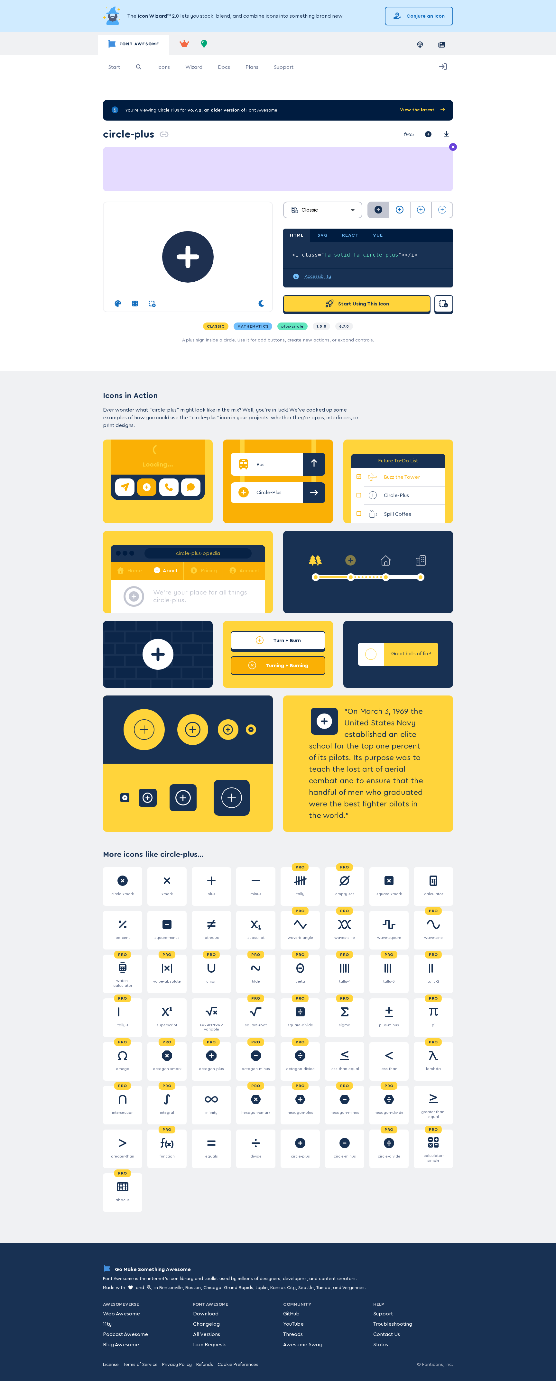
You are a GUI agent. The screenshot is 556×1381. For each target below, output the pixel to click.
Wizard (193, 67)
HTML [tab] (296, 235)
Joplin (262, 1288)
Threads (293, 1334)
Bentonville (171, 1288)
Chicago (212, 1288)
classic (216, 326)
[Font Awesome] (133, 45)
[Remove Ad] (453, 147)
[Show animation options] (135, 304)
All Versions (206, 1334)
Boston (193, 1288)
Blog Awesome (121, 1344)
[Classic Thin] (442, 210)
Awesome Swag (302, 1344)
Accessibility (318, 276)
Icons (163, 67)
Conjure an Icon (425, 16)
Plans (252, 67)
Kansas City (283, 1288)
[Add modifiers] (152, 304)
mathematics (252, 326)
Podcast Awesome (125, 1334)
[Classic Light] (421, 210)
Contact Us (386, 1334)
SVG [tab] (323, 235)
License (111, 1364)
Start (114, 67)
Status (380, 1344)
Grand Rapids (238, 1288)
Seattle (306, 1288)
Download (205, 1313)
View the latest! (418, 110)
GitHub (291, 1313)
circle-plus (128, 134)
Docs (224, 67)
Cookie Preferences (238, 1364)
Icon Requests (210, 1344)
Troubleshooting (392, 1324)
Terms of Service (140, 1364)
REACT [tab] (350, 235)
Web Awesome (121, 1313)
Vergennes (353, 1288)
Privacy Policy (177, 1364)
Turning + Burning (286, 665)
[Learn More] (112, 16)
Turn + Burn (286, 640)
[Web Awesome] (184, 45)
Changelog (206, 1324)
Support (283, 67)
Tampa (323, 1288)
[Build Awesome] (204, 45)
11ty (107, 1324)
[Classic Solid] (378, 210)
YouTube (293, 1324)
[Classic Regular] (400, 210)
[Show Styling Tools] (118, 304)
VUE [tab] (378, 235)
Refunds (204, 1364)
